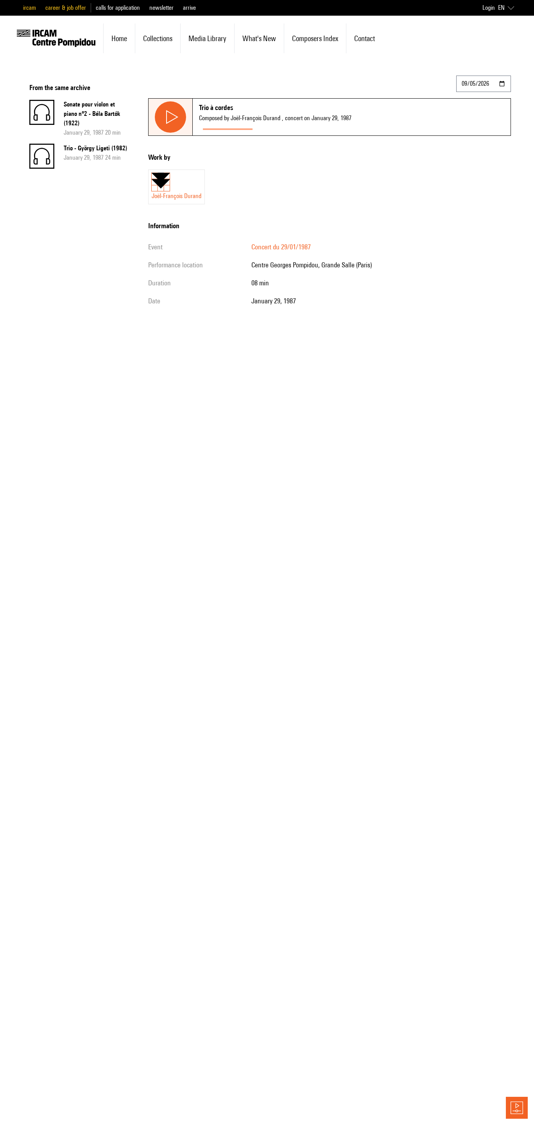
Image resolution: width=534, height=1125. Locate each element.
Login (488, 7)
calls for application (118, 7)
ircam (29, 7)
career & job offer (65, 7)
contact (364, 38)
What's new (259, 38)
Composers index (315, 38)
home (119, 38)
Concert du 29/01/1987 (281, 247)
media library (207, 38)
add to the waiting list (287, 127)
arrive (189, 7)
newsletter (161, 7)
